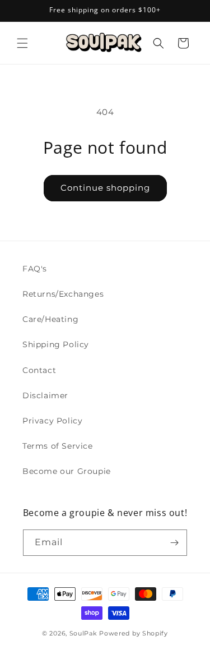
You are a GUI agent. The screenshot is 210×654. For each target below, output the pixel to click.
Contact (39, 370)
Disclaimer (45, 395)
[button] (22, 43)
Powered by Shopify (133, 633)
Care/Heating (50, 319)
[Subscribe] (174, 542)
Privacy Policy (52, 421)
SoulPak (83, 633)
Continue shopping (105, 187)
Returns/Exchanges (63, 294)
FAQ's (34, 269)
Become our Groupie (66, 471)
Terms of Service (57, 446)
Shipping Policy (55, 344)
